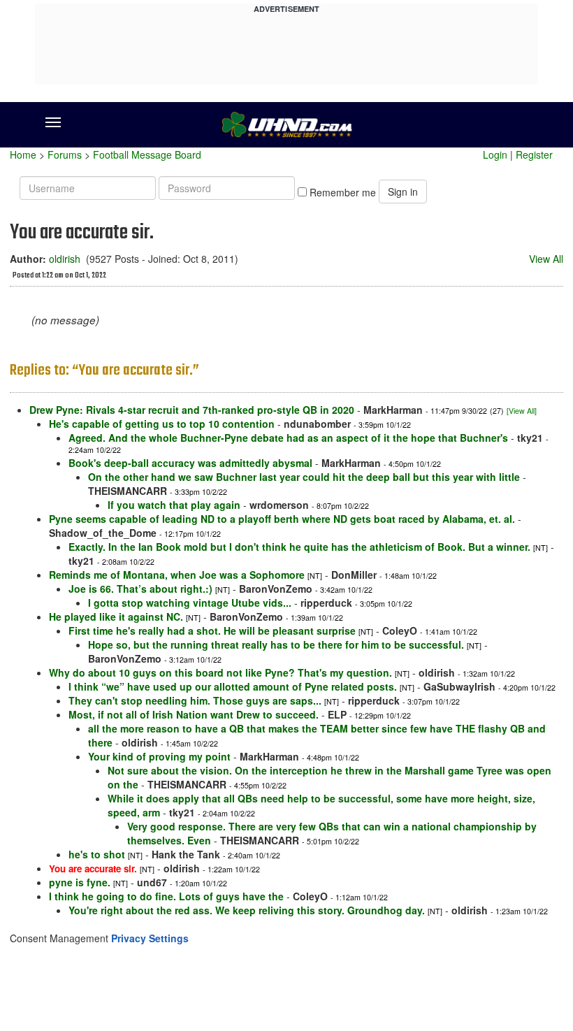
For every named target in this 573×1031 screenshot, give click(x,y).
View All (546, 259)
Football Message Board (147, 154)
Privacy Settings (150, 938)
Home (23, 154)
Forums (65, 154)
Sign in (403, 192)
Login (495, 154)
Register (534, 154)
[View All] (522, 410)
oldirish (64, 259)
